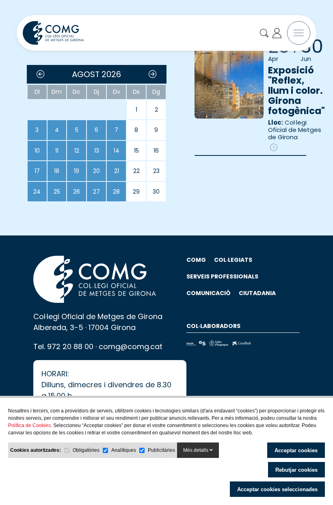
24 (37, 192)
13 (96, 151)
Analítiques (123, 450)
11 (56, 151)
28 (116, 192)
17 (37, 171)
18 (56, 171)
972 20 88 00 (70, 346)
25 (57, 192)
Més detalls (196, 450)
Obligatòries (86, 450)
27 (96, 192)
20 (96, 171)
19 (76, 171)
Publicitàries (161, 450)
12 (76, 151)
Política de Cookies (29, 425)
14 (116, 151)
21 (116, 171)
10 (37, 151)
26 (76, 192)
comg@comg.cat (130, 346)
